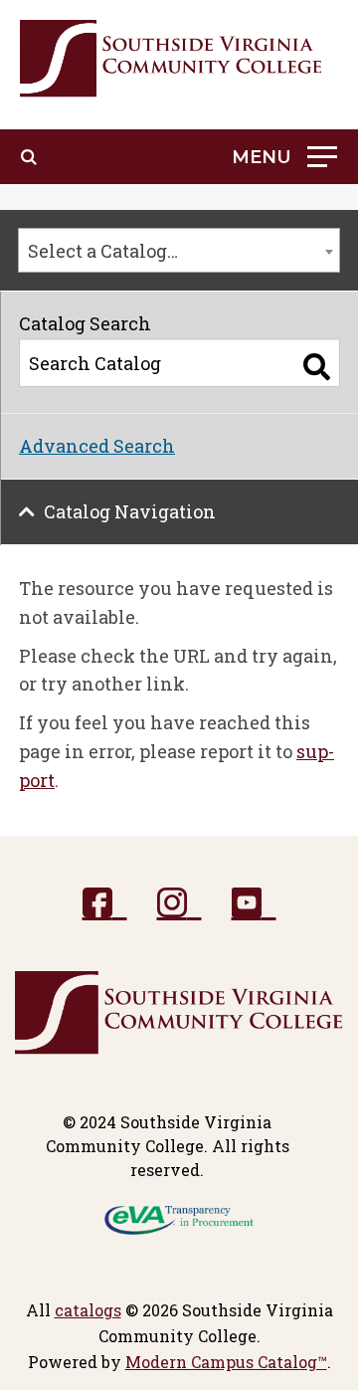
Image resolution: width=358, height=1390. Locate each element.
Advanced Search (97, 446)
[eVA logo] (179, 1218)
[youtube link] (254, 904)
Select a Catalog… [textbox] (103, 251)
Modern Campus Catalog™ (226, 1361)
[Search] (316, 367)
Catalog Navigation (130, 511)
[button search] (29, 157)
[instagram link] (179, 904)
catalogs (88, 1309)
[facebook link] (105, 904)
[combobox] (179, 250)
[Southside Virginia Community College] (171, 59)
